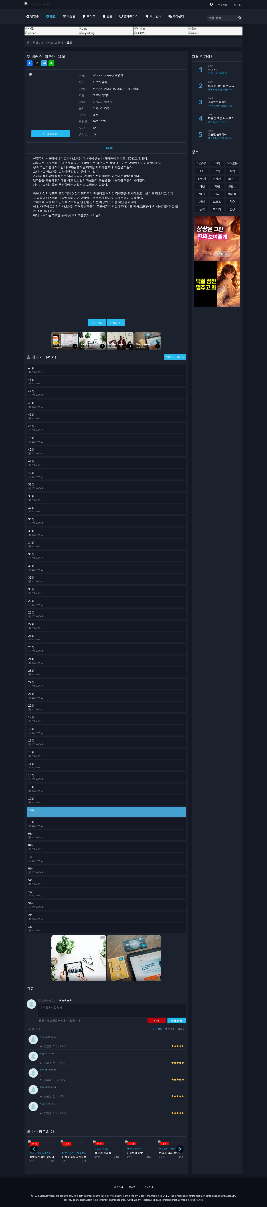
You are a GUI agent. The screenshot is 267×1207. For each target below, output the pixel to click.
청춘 (220, 89)
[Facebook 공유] (30, 63)
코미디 (174, 1148)
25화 (35, 649)
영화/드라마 (131, 16)
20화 (35, 707)
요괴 (44, 1153)
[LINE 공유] (51, 63)
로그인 (237, 4)
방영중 (34, 16)
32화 (35, 567)
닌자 (217, 193)
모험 (222, 138)
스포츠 (97, 1148)
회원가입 (222, 4)
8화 (35, 847)
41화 (35, 463)
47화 (35, 393)
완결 (53, 16)
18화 (35, 730)
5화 (35, 882)
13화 (35, 789)
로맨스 (226, 89)
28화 (35, 614)
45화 (35, 416)
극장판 (71, 16)
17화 (35, 742)
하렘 (202, 186)
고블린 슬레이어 (217, 134)
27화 (35, 626)
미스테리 (215, 105)
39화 (35, 486)
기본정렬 (158, 1029)
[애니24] (39, 4)
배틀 (79, 1153)
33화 (35, 556)
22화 (35, 684)
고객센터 (178, 16)
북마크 (91, 16)
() (57, 1046)
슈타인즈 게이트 (217, 102)
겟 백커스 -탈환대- (52, 42)
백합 (210, 89)
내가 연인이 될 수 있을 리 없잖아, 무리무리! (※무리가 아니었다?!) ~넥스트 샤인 (222, 85)
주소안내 (155, 16)
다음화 (114, 322)
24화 (35, 661)
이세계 (217, 178)
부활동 (223, 73)
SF (63, 1153)
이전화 (98, 322)
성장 (232, 209)
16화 (35, 754)
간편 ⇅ (169, 357)
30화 (35, 591)
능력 (84, 1153)
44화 (35, 428)
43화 (35, 439)
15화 (35, 765)
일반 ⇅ (180, 357)
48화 (35, 381)
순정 (224, 122)
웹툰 (109, 16)
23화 (35, 672)
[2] (61, 1001)
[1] (60, 1001)
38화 (35, 498)
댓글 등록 (176, 1020)
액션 (32, 1153)
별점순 (181, 1029)
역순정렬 (170, 1029)
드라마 (138, 1148)
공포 (48, 1153)
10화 (35, 823)
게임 (202, 201)
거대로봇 (232, 163)
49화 (35, 370)
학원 (210, 73)
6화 (35, 870)
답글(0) (47, 1046)
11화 (35, 812)
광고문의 (148, 1187)
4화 (35, 893)
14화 (35, 777)
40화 (35, 474)
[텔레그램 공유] (44, 63)
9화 (35, 835)
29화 (35, 602)
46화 (35, 404)
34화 (35, 544)
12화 (35, 800)
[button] (180, 1149)
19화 (35, 719)
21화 (35, 695)
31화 (35, 579)
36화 (35, 521)
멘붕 (232, 138)
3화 (35, 905)
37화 (35, 509)
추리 (217, 163)
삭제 (156, 1020)
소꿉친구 (225, 105)
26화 (35, 637)
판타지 (38, 1153)
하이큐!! (213, 69)
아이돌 (104, 1148)
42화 (35, 451)
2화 (35, 917)
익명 (42, 1036)
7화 (35, 858)
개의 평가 (34, 1029)
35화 (35, 532)
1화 (35, 928)
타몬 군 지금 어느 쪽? (220, 118)
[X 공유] (37, 63)
